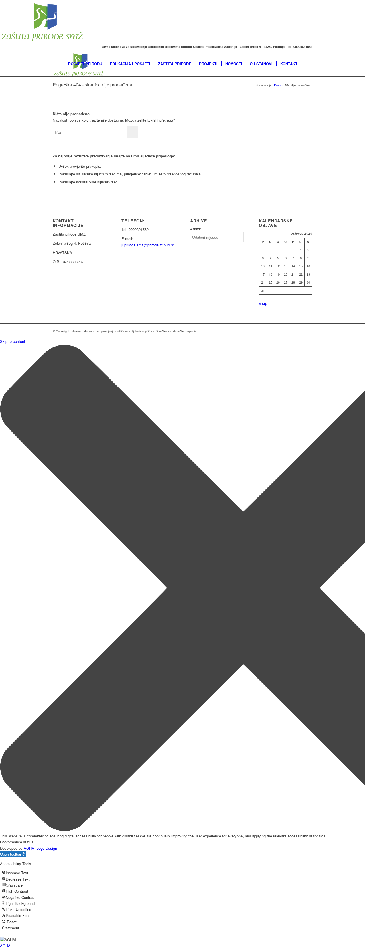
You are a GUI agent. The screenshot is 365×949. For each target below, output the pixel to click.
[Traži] (306, 63)
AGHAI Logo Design (40, 848)
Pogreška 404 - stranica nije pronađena (92, 84)
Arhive (195, 228)
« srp (263, 303)
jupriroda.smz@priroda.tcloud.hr (147, 245)
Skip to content (12, 341)
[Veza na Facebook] (54, 47)
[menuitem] (85, 63)
